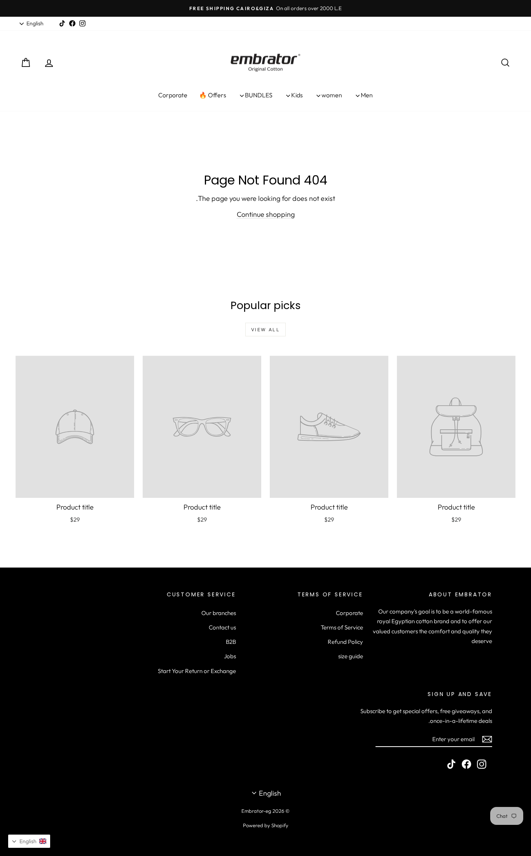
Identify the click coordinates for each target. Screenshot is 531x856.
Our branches (218, 613)
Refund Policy (345, 641)
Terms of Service (342, 627)
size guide (350, 656)
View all (265, 329)
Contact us (222, 627)
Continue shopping (266, 214)
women (331, 95)
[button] (29, 841)
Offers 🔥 (212, 95)
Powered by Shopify (265, 825)
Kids (296, 95)
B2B (231, 641)
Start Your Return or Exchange (197, 671)
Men (366, 95)
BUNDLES (258, 95)
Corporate (172, 95)
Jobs (230, 656)
